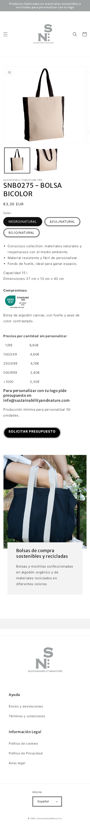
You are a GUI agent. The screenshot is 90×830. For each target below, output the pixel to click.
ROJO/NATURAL (22, 232)
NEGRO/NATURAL (23, 221)
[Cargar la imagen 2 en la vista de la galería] (45, 160)
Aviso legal (17, 763)
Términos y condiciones (27, 716)
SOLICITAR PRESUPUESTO (32, 431)
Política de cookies (23, 743)
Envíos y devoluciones (26, 706)
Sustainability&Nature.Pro (49, 818)
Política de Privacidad (26, 753)
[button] (5, 34)
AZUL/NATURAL (62, 221)
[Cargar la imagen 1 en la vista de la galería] (17, 160)
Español (43, 801)
